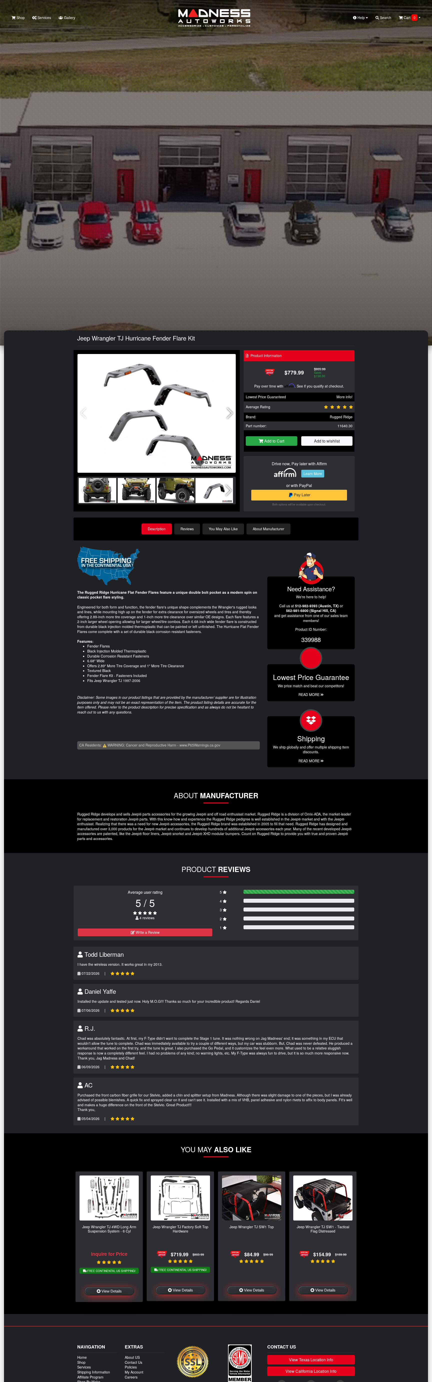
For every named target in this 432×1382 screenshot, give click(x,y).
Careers (131, 1377)
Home (82, 1357)
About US (132, 1357)
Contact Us (133, 1362)
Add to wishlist (327, 441)
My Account (134, 1372)
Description (157, 528)
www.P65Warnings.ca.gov (200, 745)
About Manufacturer (268, 528)
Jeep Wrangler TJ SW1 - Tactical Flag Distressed (323, 1229)
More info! (344, 396)
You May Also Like (223, 528)
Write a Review (147, 932)
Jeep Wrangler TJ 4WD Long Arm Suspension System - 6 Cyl (109, 1229)
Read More (309, 694)
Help (361, 17)
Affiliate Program (90, 1377)
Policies (131, 1367)
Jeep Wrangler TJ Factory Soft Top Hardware (180, 1229)
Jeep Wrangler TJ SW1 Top (252, 1226)
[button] (229, 413)
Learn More (313, 473)
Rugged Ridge (341, 416)
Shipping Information (93, 1372)
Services (43, 17)
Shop (20, 17)
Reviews (187, 528)
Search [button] (385, 17)
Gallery (69, 17)
